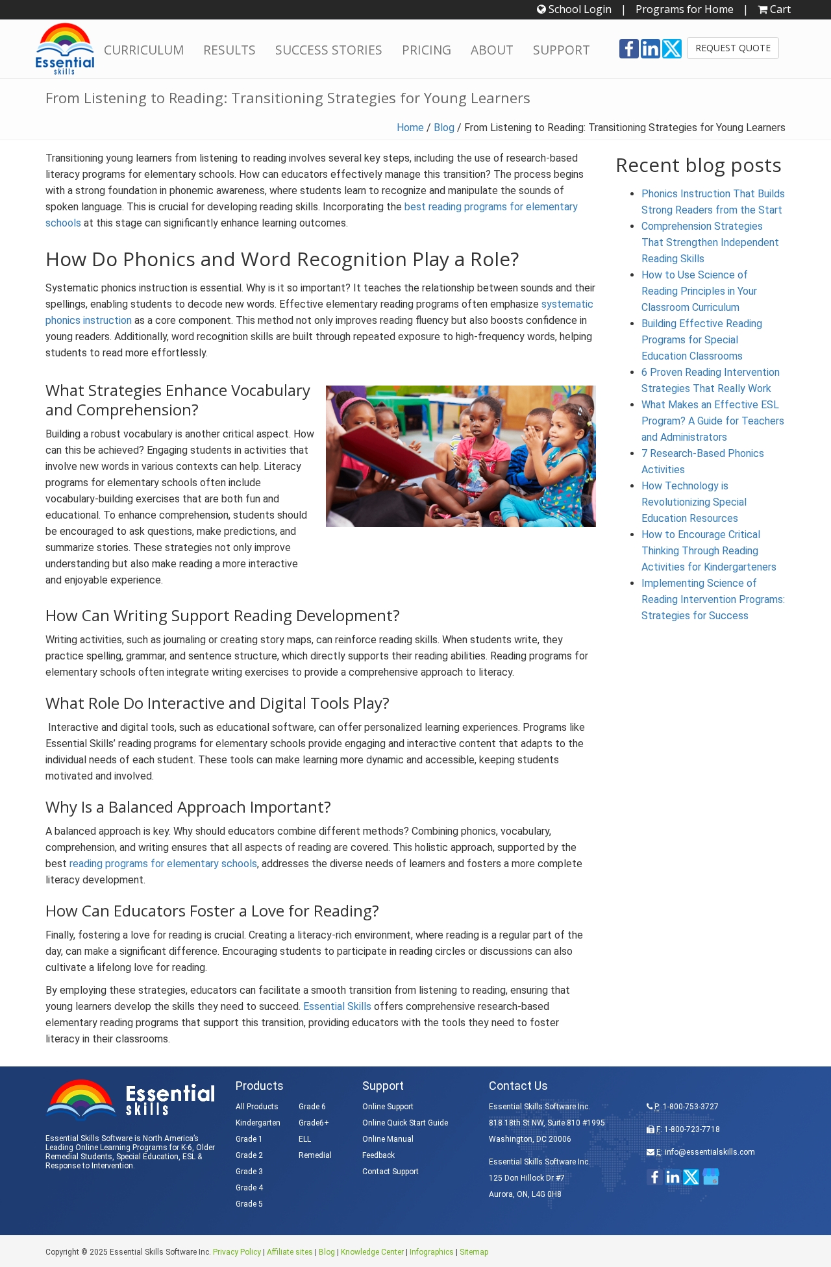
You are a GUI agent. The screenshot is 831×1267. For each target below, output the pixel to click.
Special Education (147, 1156)
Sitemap (474, 1252)
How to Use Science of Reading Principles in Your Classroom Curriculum (699, 291)
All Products (257, 1106)
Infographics (432, 1252)
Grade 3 (249, 1171)
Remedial (315, 1155)
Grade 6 (312, 1106)
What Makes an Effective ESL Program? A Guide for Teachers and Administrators (712, 421)
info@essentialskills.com (710, 1152)
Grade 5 (249, 1204)
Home (410, 127)
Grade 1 (249, 1139)
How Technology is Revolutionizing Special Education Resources (694, 502)
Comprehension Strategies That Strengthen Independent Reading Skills (710, 242)
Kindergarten (258, 1122)
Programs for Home (685, 9)
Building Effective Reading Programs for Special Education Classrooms (701, 339)
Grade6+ (314, 1122)
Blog (444, 127)
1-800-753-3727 (691, 1106)
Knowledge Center (372, 1252)
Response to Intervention (89, 1165)
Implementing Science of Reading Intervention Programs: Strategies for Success (713, 599)
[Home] (65, 48)
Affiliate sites (290, 1252)
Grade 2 (249, 1155)
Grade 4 (249, 1187)
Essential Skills (337, 1006)
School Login (579, 9)
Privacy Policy (237, 1252)
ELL (305, 1139)
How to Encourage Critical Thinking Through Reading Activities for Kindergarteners (708, 550)
